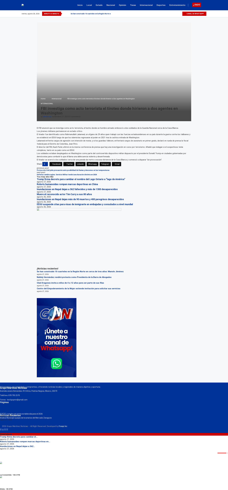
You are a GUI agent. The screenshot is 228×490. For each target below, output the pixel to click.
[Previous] (64, 14)
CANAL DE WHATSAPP (195, 14)
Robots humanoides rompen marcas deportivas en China (67, 184)
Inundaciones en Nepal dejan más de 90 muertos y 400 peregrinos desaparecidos (80, 199)
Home (43, 99)
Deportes (161, 5)
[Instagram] (177, 14)
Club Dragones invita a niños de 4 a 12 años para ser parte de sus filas (70, 283)
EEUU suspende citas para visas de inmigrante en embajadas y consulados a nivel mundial (85, 204)
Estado (99, 5)
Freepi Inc (63, 426)
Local (89, 5)
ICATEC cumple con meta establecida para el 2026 (21, 414)
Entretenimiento (177, 5)
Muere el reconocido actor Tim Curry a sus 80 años (64, 194)
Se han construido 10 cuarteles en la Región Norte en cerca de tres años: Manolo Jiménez (80, 271)
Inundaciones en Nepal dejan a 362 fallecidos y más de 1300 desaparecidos (77, 189)
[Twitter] (174, 14)
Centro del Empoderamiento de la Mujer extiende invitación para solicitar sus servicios (78, 288)
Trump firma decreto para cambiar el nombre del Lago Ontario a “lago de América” (81, 179)
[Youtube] (180, 14)
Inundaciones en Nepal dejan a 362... (17, 446)
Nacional (110, 5)
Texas (133, 5)
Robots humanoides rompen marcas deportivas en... (25, 441)
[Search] (205, 5)
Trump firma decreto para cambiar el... (18, 437)
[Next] (68, 14)
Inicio (80, 5)
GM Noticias (47, 117)
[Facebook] (171, 14)
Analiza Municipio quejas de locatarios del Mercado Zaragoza (26, 418)
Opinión (122, 5)
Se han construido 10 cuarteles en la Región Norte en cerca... (94, 14)
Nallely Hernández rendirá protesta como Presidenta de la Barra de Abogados (74, 277)
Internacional (146, 5)
